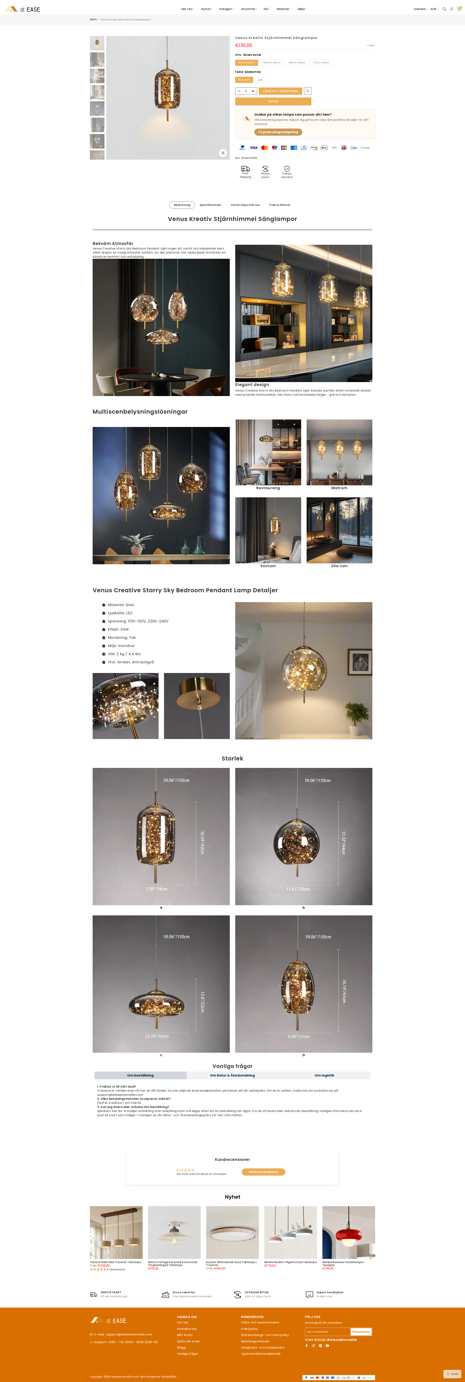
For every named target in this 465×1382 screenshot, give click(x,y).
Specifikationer (210, 205)
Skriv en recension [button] (263, 1172)
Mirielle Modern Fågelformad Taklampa (290, 1262)
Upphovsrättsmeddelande (261, 1354)
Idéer (301, 9)
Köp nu (273, 101)
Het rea (187, 9)
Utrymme (248, 9)
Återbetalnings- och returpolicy (265, 1335)
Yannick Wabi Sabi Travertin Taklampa (115, 1262)
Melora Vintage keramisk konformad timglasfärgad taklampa (172, 1263)
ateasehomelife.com (125, 1377)
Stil (266, 9)
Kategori (225, 9)
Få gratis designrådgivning (278, 132)
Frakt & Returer (280, 205)
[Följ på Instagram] (313, 1345)
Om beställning (140, 1075)
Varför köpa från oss (245, 205)
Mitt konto (185, 1335)
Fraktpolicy (249, 1329)
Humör (206, 9)
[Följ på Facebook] (306, 1345)
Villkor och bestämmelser (260, 1322)
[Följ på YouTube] (327, 1345)
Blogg (181, 1347)
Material (283, 9)
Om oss (182, 1322)
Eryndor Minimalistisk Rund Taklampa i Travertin (231, 1263)
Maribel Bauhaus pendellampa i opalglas (343, 1263)
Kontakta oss (187, 1329)
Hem (93, 19)
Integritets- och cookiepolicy (263, 1347)
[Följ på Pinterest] (320, 1345)
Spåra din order (188, 1341)
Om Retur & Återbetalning (232, 1075)
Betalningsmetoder (255, 1341)
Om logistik (324, 1075)
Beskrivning (182, 205)
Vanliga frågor (188, 1354)
